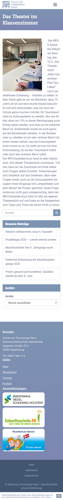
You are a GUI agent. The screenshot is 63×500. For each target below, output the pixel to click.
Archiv (9, 296)
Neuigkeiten (10, 372)
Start (5, 366)
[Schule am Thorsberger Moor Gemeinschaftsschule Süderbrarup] (17, 4)
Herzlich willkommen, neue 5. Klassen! (28, 231)
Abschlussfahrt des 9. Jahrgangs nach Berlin (29, 249)
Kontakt (7, 383)
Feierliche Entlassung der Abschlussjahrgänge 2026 (30, 262)
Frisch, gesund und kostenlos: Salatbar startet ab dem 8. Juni (29, 274)
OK (58, 496)
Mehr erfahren (46, 497)
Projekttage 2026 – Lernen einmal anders (30, 239)
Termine (7, 378)
